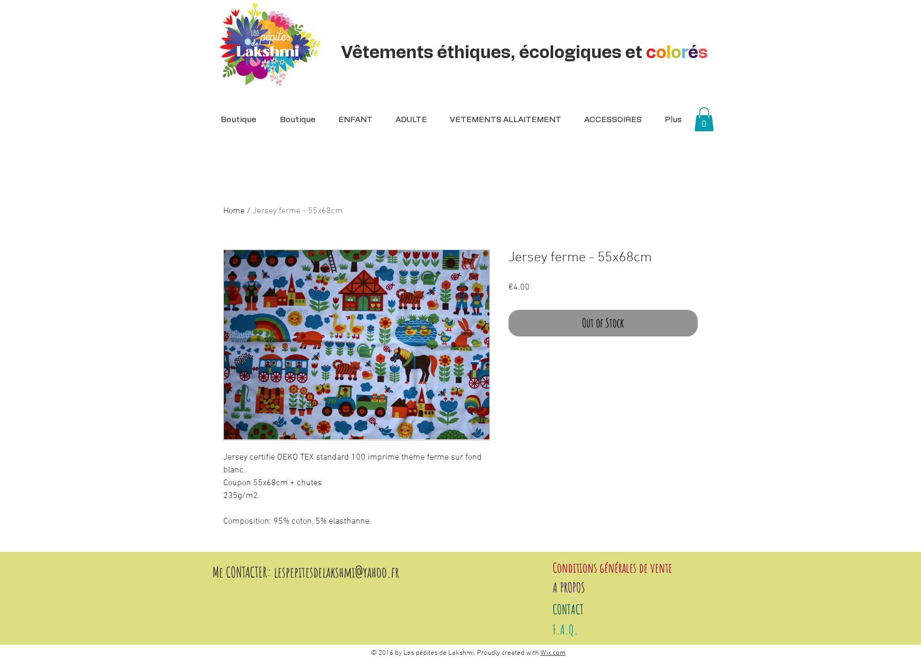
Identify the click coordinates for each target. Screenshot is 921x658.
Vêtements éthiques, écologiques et (524, 52)
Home (234, 211)
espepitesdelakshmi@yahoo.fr (338, 572)
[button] (408, 120)
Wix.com (552, 653)
